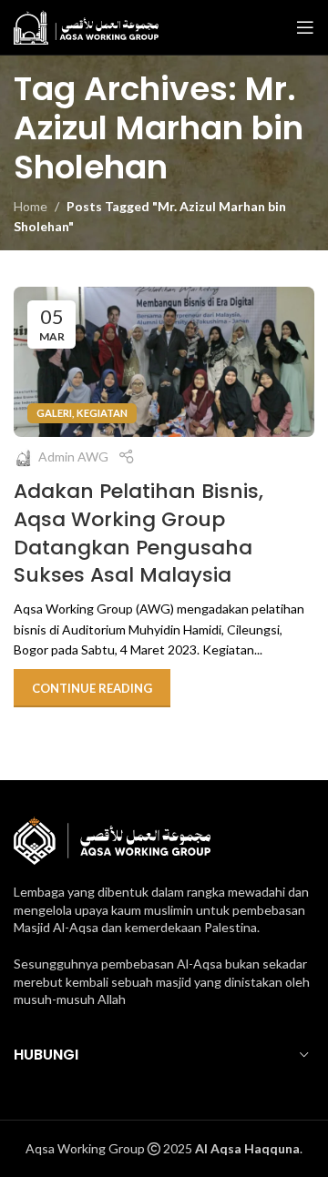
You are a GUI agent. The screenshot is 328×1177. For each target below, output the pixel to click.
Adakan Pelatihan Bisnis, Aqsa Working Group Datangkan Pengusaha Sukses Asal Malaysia (138, 533)
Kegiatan (102, 413)
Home (30, 206)
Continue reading (92, 688)
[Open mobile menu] (305, 27)
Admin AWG (73, 456)
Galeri (54, 413)
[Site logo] (86, 26)
